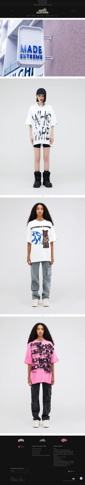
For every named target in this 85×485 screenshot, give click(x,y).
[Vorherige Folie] (36, 196)
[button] (12, 11)
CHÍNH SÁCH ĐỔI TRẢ (36, 452)
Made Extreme (67, 480)
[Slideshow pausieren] (49, 196)
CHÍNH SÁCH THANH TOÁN (37, 450)
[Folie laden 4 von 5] (42, 196)
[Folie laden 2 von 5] (40, 196)
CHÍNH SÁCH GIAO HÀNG (36, 448)
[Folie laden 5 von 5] (44, 196)
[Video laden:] (42, 48)
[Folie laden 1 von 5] (38, 196)
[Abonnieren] (27, 471)
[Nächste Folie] (47, 196)
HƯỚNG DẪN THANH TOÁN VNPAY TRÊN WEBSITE (41, 455)
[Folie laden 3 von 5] (41, 196)
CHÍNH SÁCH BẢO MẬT (36, 453)
